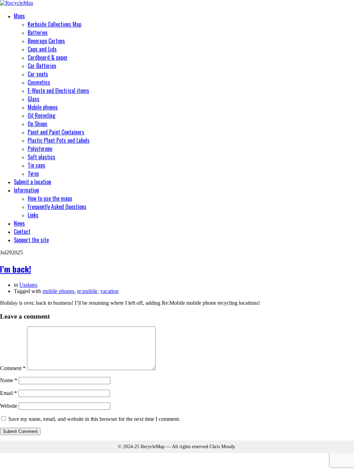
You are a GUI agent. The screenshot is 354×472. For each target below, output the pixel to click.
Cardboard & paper (48, 57)
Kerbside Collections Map (54, 24)
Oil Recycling (41, 115)
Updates (28, 285)
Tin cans (36, 165)
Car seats (38, 74)
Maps (19, 16)
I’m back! (15, 269)
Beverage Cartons (46, 41)
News (19, 223)
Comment (13, 368)
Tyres (33, 173)
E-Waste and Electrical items (58, 90)
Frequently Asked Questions (57, 206)
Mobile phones (43, 107)
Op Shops (37, 124)
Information (26, 190)
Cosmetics (39, 82)
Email (8, 393)
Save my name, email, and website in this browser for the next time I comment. (94, 419)
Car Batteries (42, 66)
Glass (33, 99)
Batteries (38, 32)
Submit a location (32, 182)
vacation (109, 291)
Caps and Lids (42, 49)
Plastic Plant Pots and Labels (59, 140)
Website (8, 406)
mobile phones (58, 291)
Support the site (31, 240)
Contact (22, 231)
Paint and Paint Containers (56, 132)
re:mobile (87, 291)
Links (33, 215)
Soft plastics (41, 157)
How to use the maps (50, 198)
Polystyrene (40, 148)
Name (8, 380)
